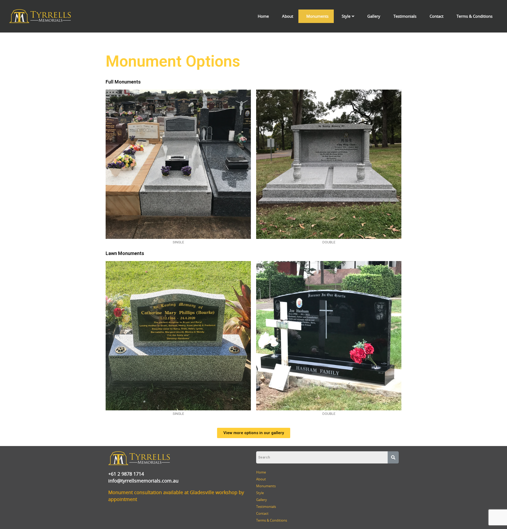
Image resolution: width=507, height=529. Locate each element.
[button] (253, 433)
